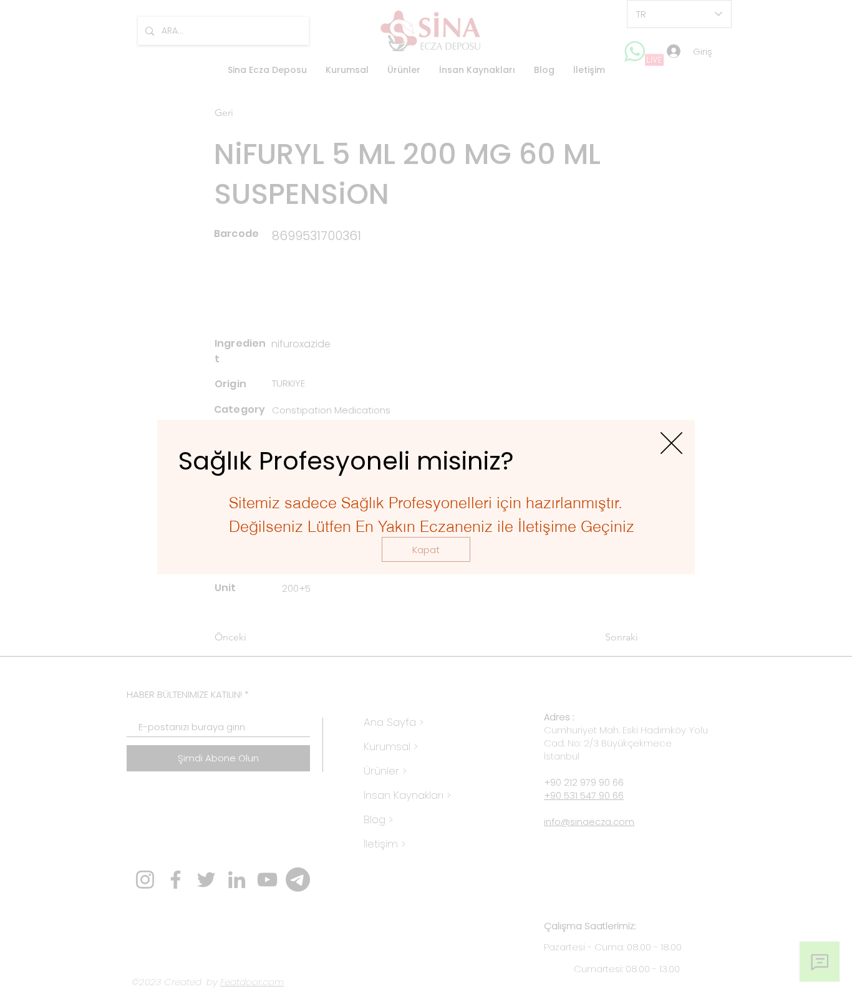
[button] (426, 549)
